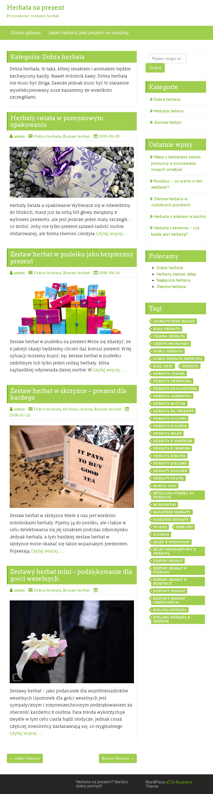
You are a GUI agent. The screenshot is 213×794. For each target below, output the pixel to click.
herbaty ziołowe (170, 471)
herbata (190, 366)
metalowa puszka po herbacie (173, 495)
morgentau (164, 505)
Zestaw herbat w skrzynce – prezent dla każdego (68, 394)
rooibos (161, 534)
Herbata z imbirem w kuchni (180, 216)
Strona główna (25, 33)
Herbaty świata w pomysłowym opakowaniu (56, 121)
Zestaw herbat (76, 136)
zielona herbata (170, 610)
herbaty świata (168, 478)
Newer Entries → (118, 758)
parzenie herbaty (171, 519)
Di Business (181, 782)
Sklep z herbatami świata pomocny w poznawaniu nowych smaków (176, 163)
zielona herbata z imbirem (171, 619)
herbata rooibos (170, 426)
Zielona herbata (171, 286)
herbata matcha (169, 403)
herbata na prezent (173, 411)
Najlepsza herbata (173, 280)
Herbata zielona (77, 409)
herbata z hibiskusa (172, 441)
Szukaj (155, 67)
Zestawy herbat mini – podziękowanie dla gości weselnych (71, 575)
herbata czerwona (172, 381)
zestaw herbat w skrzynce (170, 581)
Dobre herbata (170, 267)
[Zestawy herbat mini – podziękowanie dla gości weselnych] (72, 641)
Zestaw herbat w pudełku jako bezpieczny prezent (71, 257)
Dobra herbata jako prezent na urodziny (89, 33)
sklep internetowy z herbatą (174, 551)
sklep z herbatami (171, 542)
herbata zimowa (169, 456)
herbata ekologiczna (175, 388)
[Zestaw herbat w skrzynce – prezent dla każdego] (72, 466)
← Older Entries (25, 758)
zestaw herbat (168, 561)
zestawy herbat (169, 591)
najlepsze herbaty (172, 512)
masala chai (164, 486)
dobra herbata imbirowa (177, 359)
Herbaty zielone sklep (176, 274)
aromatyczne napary (174, 321)
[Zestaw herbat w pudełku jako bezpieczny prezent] (72, 308)
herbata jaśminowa (172, 396)
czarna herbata (169, 336)
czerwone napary (171, 344)
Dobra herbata (47, 136)
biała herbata (166, 329)
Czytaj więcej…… (112, 233)
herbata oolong (169, 418)
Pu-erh (160, 527)
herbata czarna (169, 374)
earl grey (163, 366)
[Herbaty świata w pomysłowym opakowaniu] (72, 172)
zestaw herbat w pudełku (170, 570)
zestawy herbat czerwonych (169, 600)
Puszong (184, 527)
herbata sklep (167, 433)
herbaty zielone (170, 463)
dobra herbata (168, 351)
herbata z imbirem (171, 448)
